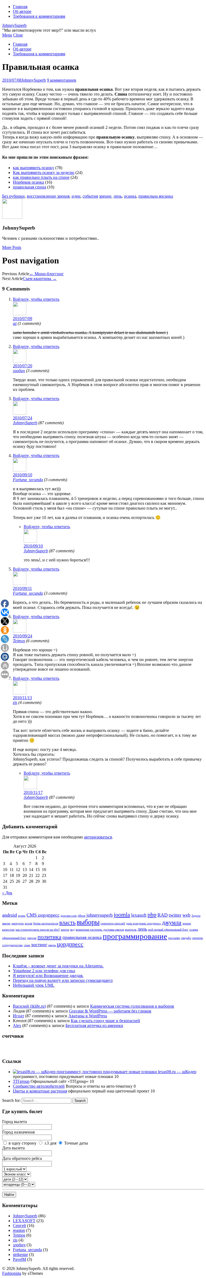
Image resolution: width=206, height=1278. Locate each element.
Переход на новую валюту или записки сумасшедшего (63, 980)
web (186, 915)
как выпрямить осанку (33, 167)
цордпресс (70, 944)
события (90, 196)
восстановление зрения (48, 196)
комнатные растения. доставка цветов (100, 929)
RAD (162, 915)
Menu (7, 35)
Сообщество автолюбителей (39, 1086)
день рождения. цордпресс (143, 923)
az (15, 323)
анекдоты (18, 923)
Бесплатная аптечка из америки (94, 1025)
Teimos (19, 640)
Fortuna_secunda (28, 479)
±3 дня (50, 1143)
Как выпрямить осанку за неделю (43, 172)
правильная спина (29, 187)
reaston (19, 1230)
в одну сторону (22, 1143)
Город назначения (18, 1132)
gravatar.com (69, 915)
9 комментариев (61, 80)
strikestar (20, 1254)
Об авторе (22, 11)
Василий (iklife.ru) (29, 1006)
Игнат (18, 1016)
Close (18, 35)
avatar (21, 915)
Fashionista (11, 1273)
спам (27, 945)
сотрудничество (12, 945)
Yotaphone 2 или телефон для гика (44, 970)
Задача (196, 915)
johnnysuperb (99, 915)
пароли (31, 937)
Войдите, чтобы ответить (36, 299)
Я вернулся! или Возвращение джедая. (48, 975)
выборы (88, 922)
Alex (17, 1025)
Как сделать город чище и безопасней (105, 1020)
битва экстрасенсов (45, 923)
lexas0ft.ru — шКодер (176, 1071)
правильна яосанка (155, 196)
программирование (135, 936)
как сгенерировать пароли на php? (38, 929)
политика (49, 937)
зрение (105, 196)
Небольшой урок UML (33, 985)
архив (28, 923)
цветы (52, 945)
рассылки (174, 937)
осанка (130, 196)
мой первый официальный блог (168, 929)
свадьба (186, 937)
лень (117, 196)
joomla (122, 914)
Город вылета (14, 1121)
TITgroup (21, 1081)
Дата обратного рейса (22, 1158)
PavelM (19, 1259)
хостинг (39, 944)
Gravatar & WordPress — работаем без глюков (110, 1011)
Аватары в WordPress (87, 1016)
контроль (131, 929)
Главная (20, 6)
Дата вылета (13, 1148)
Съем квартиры (40, 278)
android (9, 915)
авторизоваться (98, 837)
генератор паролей (113, 923)
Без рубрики (13, 196)
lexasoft (138, 915)
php (152, 914)
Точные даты (76, 1143)
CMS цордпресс (43, 915)
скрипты (197, 937)
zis (15, 702)
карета (65, 929)
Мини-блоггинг (46, 273)
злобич (19, 370)
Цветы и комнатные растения (40, 1091)
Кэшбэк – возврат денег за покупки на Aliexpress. (58, 966)
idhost (81, 915)
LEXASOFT (24, 1220)
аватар (6, 923)
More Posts (11, 247)
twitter (175, 915)
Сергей (19, 1225)
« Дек (7, 893)
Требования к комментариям (39, 16)
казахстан (8, 929)
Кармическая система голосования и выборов (132, 1006)
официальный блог (14, 937)
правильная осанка (82, 937)
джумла (171, 922)
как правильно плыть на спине (41, 177)
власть (67, 922)
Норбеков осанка (28, 182)
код (72, 929)
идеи (76, 196)
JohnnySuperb (14, 25)
